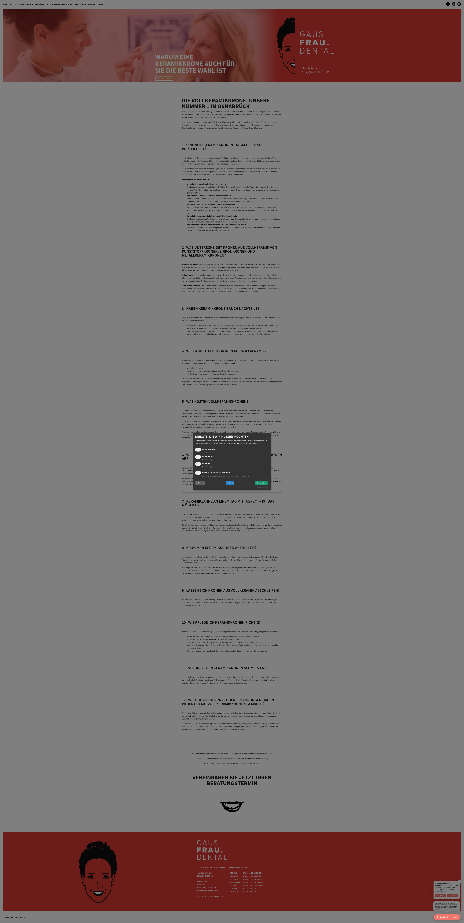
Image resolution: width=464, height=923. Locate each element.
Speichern (230, 483)
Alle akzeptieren (261, 483)
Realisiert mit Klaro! (262, 487)
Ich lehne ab (200, 483)
